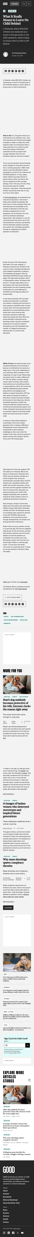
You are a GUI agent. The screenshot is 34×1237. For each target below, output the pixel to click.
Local (5, 1025)
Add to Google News (13, 597)
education (23, 620)
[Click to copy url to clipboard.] (23, 71)
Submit (28, 1046)
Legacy (14, 697)
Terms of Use (7, 1051)
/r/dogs (24, 773)
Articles (12, 11)
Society (6, 1213)
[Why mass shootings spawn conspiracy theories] (17, 1139)
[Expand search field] (24, 4)
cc (9, 582)
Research (7, 987)
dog (4, 738)
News (5, 1210)
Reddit (23, 771)
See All (29, 1080)
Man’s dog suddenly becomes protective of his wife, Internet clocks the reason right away (17, 704)
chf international (17, 616)
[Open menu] (29, 4)
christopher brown (11, 620)
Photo (5, 582)
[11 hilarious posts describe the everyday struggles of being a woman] (17, 1153)
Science (6, 1216)
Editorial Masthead (10, 1200)
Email (7, 1041)
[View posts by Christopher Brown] (5, 54)
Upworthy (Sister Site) (11, 1203)
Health (5, 1219)
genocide (7, 623)
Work (5, 974)
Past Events (24, 697)
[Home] (4, 11)
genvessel (23, 582)
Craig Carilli (7, 828)
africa (6, 616)
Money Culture (8, 1012)
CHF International (11, 197)
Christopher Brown (20, 53)
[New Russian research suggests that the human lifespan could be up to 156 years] (17, 989)
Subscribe (14, 4)
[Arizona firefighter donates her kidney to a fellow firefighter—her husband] (17, 1026)
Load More (8, 907)
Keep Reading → (8, 794)
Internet (7, 999)
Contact (6, 1194)
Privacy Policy (16, 1051)
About (5, 1191)
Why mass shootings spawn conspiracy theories (15, 862)
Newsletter (7, 1197)
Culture (6, 1222)
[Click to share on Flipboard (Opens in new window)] (16, 71)
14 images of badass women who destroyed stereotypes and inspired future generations (16, 810)
